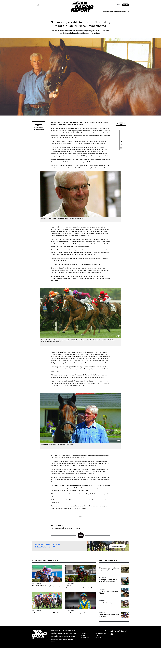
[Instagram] (122, 629)
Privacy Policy (85, 635)
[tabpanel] (80, 316)
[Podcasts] (112, 633)
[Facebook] (121, 134)
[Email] (121, 148)
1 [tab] (117, 336)
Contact (83, 631)
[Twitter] (121, 131)
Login (118, 4)
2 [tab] (119, 336)
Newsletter (125, 4)
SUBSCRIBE (117, 544)
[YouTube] (112, 629)
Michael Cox (38, 124)
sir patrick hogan (69, 526)
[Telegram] (121, 141)
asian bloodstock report (57, 526)
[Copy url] (121, 144)
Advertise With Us (101, 629)
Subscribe (84, 633)
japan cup (78, 526)
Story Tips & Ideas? (101, 631)
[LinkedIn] (121, 138)
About (82, 629)
